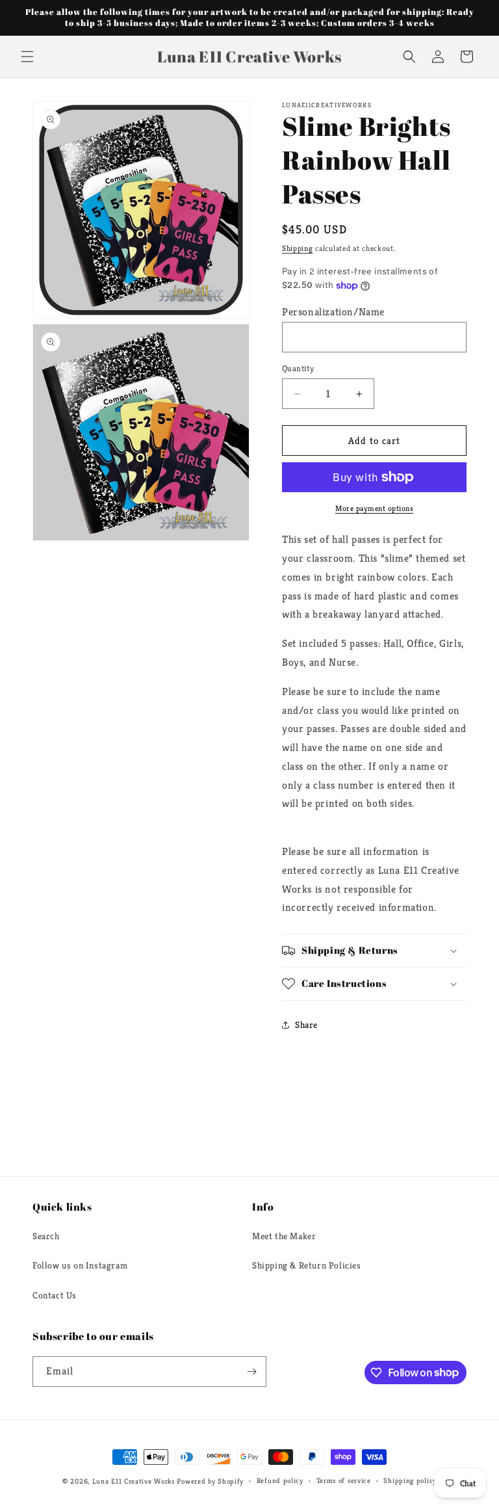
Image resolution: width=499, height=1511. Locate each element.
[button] (27, 56)
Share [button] (306, 1025)
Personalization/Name (333, 312)
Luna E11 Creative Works (133, 1481)
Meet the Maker (284, 1236)
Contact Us (54, 1295)
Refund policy (280, 1480)
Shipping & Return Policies (306, 1265)
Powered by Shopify (210, 1481)
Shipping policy (410, 1480)
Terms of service (343, 1480)
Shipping (297, 248)
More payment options (374, 508)
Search (46, 1236)
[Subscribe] (251, 1371)
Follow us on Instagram (79, 1265)
